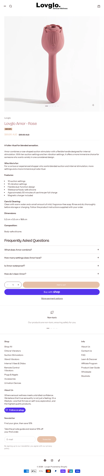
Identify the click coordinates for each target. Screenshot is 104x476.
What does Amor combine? (18, 249)
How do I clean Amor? (15, 273)
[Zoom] (93, 105)
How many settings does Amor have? (22, 257)
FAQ (83, 355)
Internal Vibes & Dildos (15, 363)
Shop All (8, 346)
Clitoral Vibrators (12, 351)
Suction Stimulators (13, 355)
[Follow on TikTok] (59, 460)
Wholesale (86, 372)
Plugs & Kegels (11, 374)
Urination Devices (12, 383)
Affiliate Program (89, 363)
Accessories (10, 379)
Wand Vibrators (11, 359)
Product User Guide (90, 367)
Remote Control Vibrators (12, 369)
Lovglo (7, 118)
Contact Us (86, 351)
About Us (85, 346)
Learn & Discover (89, 359)
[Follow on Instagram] (52, 460)
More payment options (52, 298)
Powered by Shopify (59, 467)
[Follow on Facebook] (45, 460)
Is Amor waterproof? (14, 265)
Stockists (85, 376)
